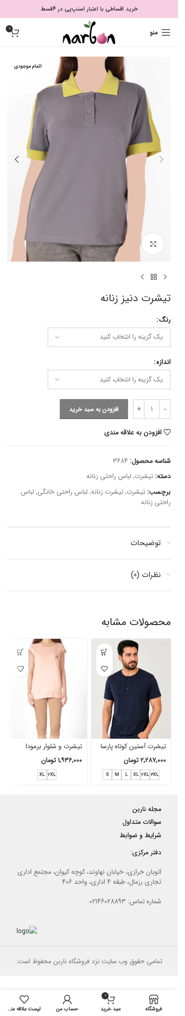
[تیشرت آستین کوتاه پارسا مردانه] (131, 689)
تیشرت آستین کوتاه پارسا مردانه (133, 751)
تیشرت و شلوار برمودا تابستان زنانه (54, 751)
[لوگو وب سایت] (89, 32)
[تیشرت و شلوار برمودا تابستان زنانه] (47, 689)
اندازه (164, 362)
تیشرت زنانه (107, 492)
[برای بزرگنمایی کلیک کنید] (153, 243)
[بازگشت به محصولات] (153, 277)
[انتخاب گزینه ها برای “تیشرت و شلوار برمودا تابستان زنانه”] (20, 652)
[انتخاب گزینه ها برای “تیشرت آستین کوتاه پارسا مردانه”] (104, 652)
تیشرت (144, 476)
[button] (161, 159)
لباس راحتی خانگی (62, 492)
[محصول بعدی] (142, 277)
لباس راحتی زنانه (108, 476)
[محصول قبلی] (165, 277)
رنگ (165, 319)
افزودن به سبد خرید (94, 409)
